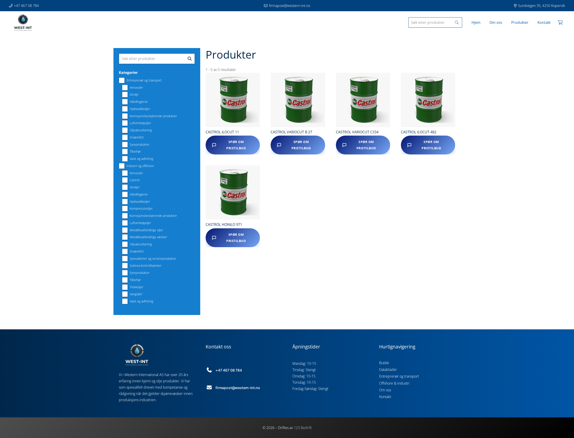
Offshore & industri (394, 383)
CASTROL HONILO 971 (224, 224)
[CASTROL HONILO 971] (233, 192)
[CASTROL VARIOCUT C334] (363, 100)
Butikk (384, 362)
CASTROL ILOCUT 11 (222, 132)
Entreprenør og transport (399, 376)
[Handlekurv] (560, 22)
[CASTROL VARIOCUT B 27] (298, 100)
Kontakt (385, 396)
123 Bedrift (303, 427)
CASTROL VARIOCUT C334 (357, 132)
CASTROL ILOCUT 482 (418, 132)
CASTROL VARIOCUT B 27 (291, 132)
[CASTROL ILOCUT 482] (428, 100)
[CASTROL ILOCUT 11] (233, 100)
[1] (23, 22)
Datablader (388, 369)
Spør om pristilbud (236, 145)
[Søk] (457, 23)
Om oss (385, 389)
